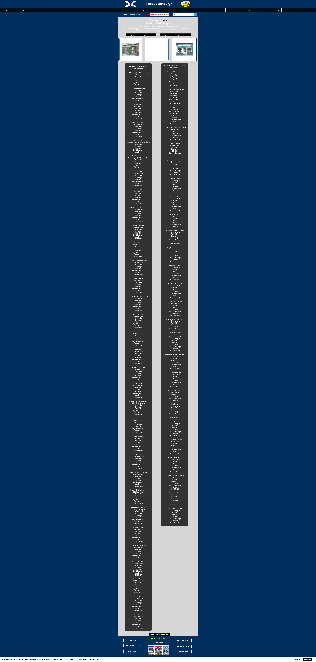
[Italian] (163, 14)
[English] (148, 14)
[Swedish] (167, 14)
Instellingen (298, 659)
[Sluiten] (314, 659)
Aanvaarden (307, 659)
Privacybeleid (95, 659)
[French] (160, 14)
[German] (152, 14)
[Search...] (195, 14)
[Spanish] (156, 14)
